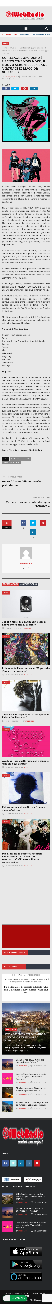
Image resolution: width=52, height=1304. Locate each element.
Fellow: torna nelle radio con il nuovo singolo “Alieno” (23, 808)
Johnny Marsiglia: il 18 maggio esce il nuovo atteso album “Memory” (24, 623)
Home (8, 1293)
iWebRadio (10, 77)
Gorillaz (26, 459)
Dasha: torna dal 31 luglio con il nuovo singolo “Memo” (31, 1061)
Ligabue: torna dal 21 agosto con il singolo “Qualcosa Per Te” (32, 1089)
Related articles (10, 584)
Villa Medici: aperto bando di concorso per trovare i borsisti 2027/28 (26, 1037)
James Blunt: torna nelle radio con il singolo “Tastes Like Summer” (31, 1076)
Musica (5, 44)
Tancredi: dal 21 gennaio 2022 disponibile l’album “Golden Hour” (25, 716)
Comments (30, 1186)
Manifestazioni (11, 1029)
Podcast (27, 1293)
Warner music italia (11, 462)
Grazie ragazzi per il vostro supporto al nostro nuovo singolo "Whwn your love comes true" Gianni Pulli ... (26, 980)
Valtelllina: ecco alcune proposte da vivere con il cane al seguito (32, 1103)
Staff (42, 1293)
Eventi (35, 1293)
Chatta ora (18, 1298)
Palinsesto (17, 1293)
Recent (6, 1186)
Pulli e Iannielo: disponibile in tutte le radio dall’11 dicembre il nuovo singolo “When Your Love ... (26, 990)
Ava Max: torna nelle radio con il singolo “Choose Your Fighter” (25, 762)
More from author (28, 584)
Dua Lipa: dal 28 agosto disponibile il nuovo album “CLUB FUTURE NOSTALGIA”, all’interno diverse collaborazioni (23, 858)
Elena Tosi (15, 459)
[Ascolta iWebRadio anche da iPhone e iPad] (26, 1251)
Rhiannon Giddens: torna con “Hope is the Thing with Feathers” (26, 669)
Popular (17, 1186)
